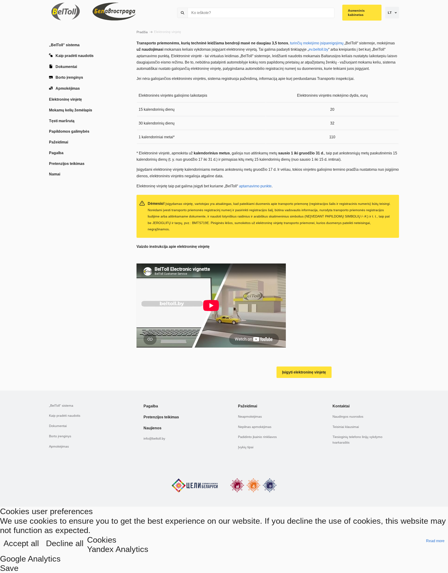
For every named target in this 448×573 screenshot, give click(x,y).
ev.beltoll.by (318, 49)
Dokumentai (66, 67)
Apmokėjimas (68, 88)
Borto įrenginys (69, 77)
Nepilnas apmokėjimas (254, 427)
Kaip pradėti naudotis (75, 56)
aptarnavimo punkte (255, 186)
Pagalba (56, 153)
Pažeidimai (58, 142)
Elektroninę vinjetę (65, 99)
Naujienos (152, 428)
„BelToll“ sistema (64, 45)
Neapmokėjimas (250, 416)
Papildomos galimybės (69, 131)
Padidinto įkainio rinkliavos (257, 437)
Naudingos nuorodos (347, 416)
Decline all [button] (65, 543)
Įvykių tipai (245, 447)
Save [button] (9, 568)
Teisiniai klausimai (345, 427)
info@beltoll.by (154, 438)
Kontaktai (341, 406)
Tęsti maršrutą (61, 121)
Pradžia (142, 32)
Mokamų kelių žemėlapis (70, 110)
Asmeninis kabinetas (356, 13)
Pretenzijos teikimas (66, 164)
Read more (435, 541)
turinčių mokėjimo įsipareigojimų (316, 43)
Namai (54, 174)
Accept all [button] (21, 543)
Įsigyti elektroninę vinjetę (304, 372)
